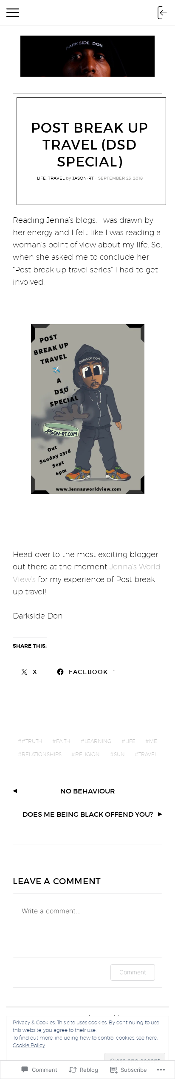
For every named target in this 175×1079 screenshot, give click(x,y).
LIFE (41, 177)
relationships (42, 754)
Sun (119, 754)
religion (87, 754)
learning (98, 741)
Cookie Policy (29, 1045)
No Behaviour (87, 791)
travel (56, 177)
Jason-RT (83, 177)
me (153, 741)
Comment (132, 972)
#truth (32, 741)
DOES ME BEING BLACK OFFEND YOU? (88, 814)
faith (63, 741)
